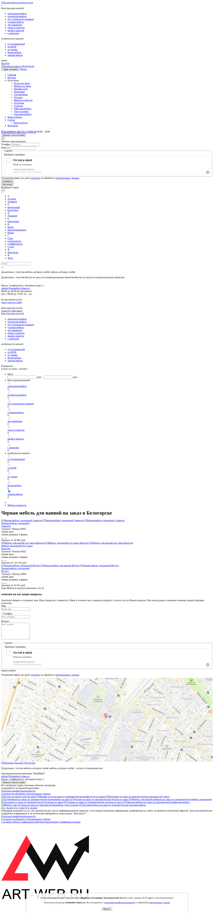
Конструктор (21, 122)
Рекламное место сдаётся (18, 131)
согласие (35, 178)
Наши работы (15, 117)
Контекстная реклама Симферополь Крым (58, 822)
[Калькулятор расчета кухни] (17, 2)
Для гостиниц (21, 111)
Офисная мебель (22, 108)
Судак (11, 246)
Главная (12, 74)
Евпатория (13, 221)
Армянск (12, 201)
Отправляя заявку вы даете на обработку (40, 178)
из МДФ (12, 46)
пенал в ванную (16, 27)
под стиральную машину (21, 19)
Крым (11, 232)
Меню (23, 69)
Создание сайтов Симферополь (18, 822)
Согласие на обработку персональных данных (26, 793)
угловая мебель (16, 22)
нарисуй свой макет (12, 311)
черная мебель (15, 55)
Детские (18, 97)
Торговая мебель (22, 114)
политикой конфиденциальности (119, 902)
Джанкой (12, 215)
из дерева (13, 49)
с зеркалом (13, 33)
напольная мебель (17, 13)
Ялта (10, 258)
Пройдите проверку (14, 154)
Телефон (5, 144)
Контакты (13, 125)
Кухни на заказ (22, 83)
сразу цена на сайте (11, 302)
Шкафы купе (21, 89)
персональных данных (67, 178)
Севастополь (14, 241)
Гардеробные (21, 94)
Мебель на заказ (22, 86)
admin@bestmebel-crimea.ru (15, 776)
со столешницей (16, 44)
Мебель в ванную (23, 100)
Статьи (11, 120)
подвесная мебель (17, 16)
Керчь (11, 227)
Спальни (18, 105)
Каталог (5, 63)
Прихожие (19, 91)
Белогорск (7, 184)
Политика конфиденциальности (18, 791)
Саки (10, 238)
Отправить (8, 181)
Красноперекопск (17, 230)
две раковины (15, 24)
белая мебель (14, 52)
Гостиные (19, 103)
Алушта (12, 199)
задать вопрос (8, 670)
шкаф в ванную (16, 30)
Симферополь (15, 244)
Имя (3, 147)
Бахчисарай (14, 207)
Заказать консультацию (14, 135)
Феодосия (13, 252)
